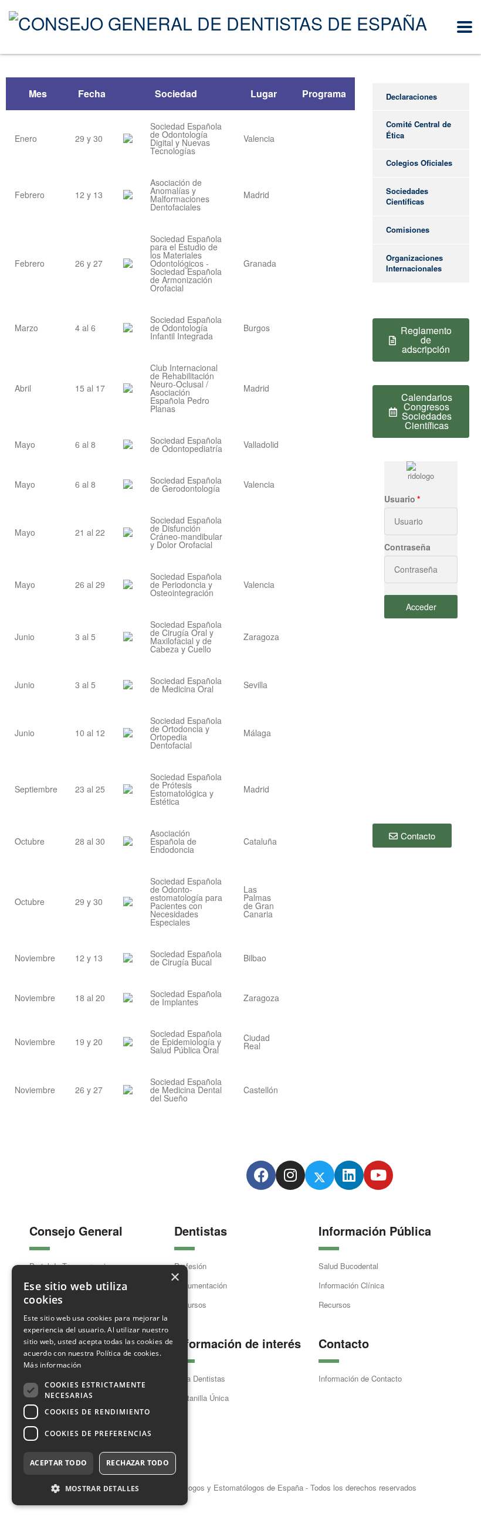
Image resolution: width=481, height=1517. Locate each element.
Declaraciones (411, 96)
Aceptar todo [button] (58, 1463)
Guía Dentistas (199, 1378)
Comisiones (407, 229)
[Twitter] (319, 1175)
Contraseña (407, 547)
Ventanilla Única (201, 1397)
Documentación (200, 1285)
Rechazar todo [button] (137, 1463)
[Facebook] (261, 1175)
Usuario (399, 499)
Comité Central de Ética (418, 129)
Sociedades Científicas (407, 196)
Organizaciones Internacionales (414, 263)
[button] (99, 1488)
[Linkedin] (349, 1175)
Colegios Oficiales (419, 162)
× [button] (174, 1277)
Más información (52, 1365)
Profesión (190, 1265)
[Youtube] (378, 1175)
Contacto (344, 1343)
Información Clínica (351, 1285)
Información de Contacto (360, 1378)
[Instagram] (290, 1175)
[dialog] (100, 1385)
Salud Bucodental (348, 1265)
